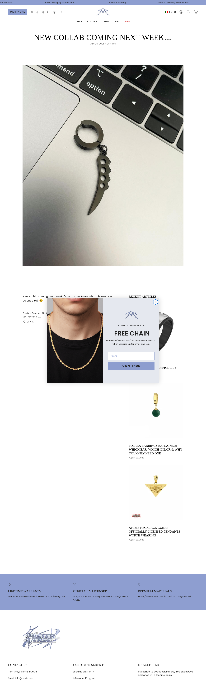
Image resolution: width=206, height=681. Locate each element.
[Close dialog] (155, 302)
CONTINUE (131, 366)
